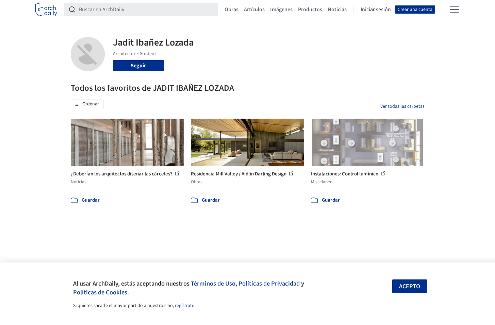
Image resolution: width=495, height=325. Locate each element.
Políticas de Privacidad (269, 283)
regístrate (184, 305)
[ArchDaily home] (46, 9)
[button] (87, 104)
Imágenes (281, 9)
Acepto (409, 286)
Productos (310, 9)
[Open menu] (454, 9)
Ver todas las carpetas (402, 106)
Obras (231, 9)
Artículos (254, 9)
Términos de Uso (213, 283)
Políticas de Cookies (100, 292)
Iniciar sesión (376, 9)
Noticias (337, 9)
